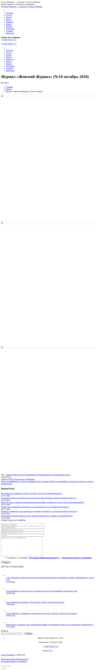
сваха (68, 475)
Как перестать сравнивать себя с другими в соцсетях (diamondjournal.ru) (31, 493)
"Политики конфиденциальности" (43, 558)
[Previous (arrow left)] (2, 668)
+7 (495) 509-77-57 (9, 40)
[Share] (5, 666)
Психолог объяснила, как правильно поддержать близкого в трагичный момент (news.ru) (39, 511)
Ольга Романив (53, 475)
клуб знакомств (40, 475)
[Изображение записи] (9, 575)
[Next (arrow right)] (5, 668)
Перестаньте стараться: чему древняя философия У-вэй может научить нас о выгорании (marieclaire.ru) (49, 625)
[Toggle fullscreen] (7, 666)
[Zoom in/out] (9, 666)
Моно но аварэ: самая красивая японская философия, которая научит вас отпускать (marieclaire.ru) (42, 502)
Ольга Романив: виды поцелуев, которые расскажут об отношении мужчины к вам (41, 591)
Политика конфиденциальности (14, 659)
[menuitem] (9, 13)
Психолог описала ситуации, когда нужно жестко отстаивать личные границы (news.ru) (38, 498)
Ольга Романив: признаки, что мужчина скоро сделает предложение (35, 602)
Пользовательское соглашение (14, 661)
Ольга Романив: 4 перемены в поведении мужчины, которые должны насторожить (41, 613)
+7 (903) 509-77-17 (9, 44)
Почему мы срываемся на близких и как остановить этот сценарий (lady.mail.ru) (35, 507)
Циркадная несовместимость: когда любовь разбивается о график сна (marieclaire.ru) (37, 516)
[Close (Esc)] (2, 666)
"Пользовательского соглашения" (77, 558)
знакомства (11, 475)
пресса (63, 475)
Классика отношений (25, 475)
